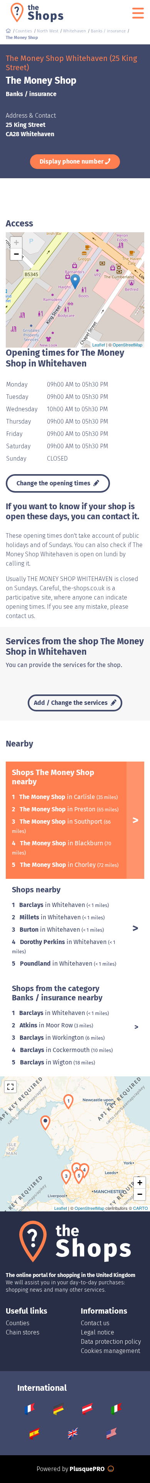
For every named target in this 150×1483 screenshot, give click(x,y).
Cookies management (110, 1351)
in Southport (62, 821)
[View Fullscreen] (10, 1087)
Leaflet (98, 344)
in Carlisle (58, 797)
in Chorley (58, 864)
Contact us (95, 1323)
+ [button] (16, 242)
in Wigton (46, 1062)
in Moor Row (47, 1025)
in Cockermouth (55, 1050)
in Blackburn (62, 843)
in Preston (58, 809)
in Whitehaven (53, 905)
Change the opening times (54, 483)
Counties (17, 1323)
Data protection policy (111, 1341)
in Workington (52, 1037)
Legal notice (97, 1332)
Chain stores (22, 1332)
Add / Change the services (71, 702)
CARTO (140, 1208)
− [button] (16, 254)
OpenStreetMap (127, 344)
